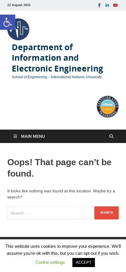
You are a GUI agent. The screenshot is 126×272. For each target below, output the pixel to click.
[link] (7, 22)
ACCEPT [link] (83, 262)
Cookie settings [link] (50, 262)
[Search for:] (63, 212)
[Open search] (111, 136)
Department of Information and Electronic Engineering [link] (57, 57)
